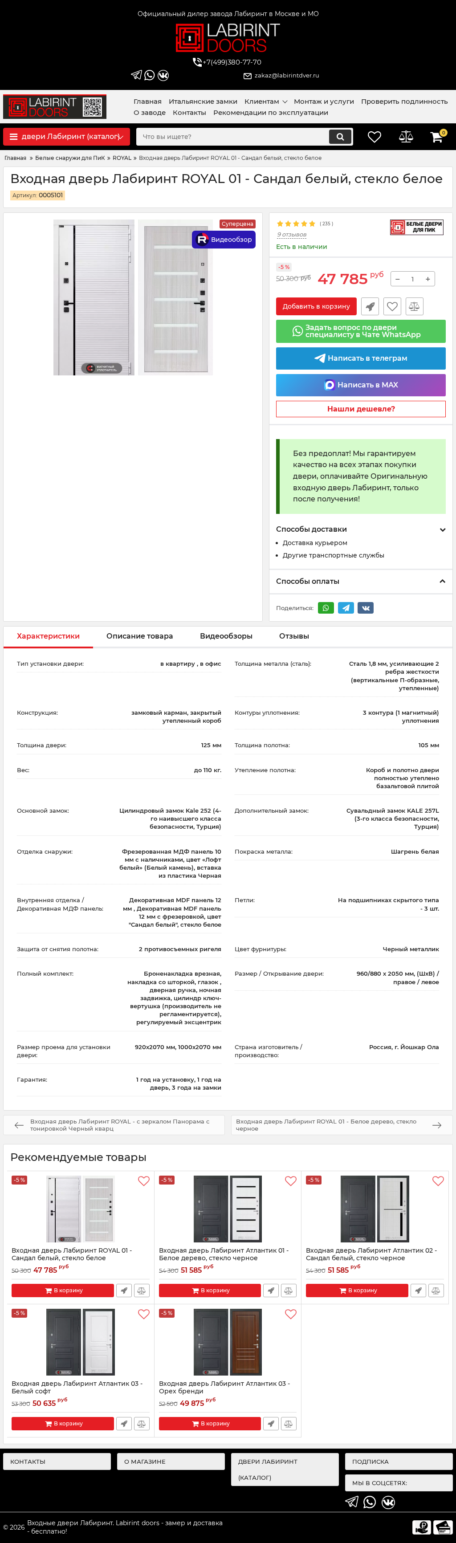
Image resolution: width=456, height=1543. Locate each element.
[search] (340, 137)
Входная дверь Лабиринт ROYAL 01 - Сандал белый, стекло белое (72, 1258)
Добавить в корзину (316, 306)
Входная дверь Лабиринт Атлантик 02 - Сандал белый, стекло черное (371, 1258)
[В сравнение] (414, 306)
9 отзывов (291, 234)
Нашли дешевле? (361, 409)
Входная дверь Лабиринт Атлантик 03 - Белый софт (77, 1391)
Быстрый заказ (370, 306)
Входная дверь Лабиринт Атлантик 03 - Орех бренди (224, 1391)
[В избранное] (392, 306)
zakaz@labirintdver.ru (287, 75)
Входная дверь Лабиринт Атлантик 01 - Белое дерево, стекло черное (224, 1258)
